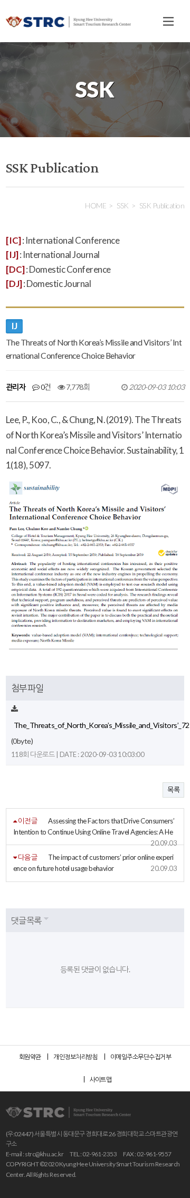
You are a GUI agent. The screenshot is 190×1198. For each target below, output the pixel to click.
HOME (95, 205)
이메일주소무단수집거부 (140, 1057)
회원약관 (30, 1057)
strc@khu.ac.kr (44, 1154)
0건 (45, 386)
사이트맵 (101, 1080)
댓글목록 (26, 920)
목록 (173, 789)
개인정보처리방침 (75, 1057)
